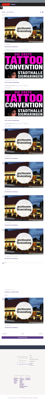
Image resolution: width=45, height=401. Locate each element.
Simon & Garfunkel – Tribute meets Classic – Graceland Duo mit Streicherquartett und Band (23, 383)
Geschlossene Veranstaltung (11, 46)
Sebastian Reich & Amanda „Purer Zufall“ (16, 381)
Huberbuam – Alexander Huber (12, 292)
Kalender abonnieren (22, 337)
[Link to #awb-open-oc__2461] (1, 8)
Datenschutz (35, 397)
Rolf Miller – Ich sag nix (28, 379)
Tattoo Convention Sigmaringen (12, 82)
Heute (22, 333)
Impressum (30, 397)
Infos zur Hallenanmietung (22, 397)
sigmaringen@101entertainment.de (25, 364)
